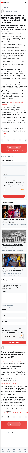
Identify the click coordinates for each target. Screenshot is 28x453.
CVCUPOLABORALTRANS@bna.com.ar (11, 383)
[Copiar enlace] (26, 140)
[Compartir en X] (8, 140)
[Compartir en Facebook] (2, 140)
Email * (4, 315)
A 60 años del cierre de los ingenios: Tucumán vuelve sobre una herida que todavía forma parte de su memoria (12, 245)
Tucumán (3, 136)
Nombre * (4, 309)
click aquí (3, 133)
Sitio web (4, 321)
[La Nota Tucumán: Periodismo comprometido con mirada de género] (5, 2)
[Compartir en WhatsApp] (14, 140)
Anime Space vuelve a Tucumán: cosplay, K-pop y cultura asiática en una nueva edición (13, 270)
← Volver (5, 7)
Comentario (5, 291)
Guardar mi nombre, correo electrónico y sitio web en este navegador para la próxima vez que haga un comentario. (13, 184)
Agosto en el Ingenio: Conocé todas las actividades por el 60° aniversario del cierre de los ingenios (13, 221)
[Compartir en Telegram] (20, 140)
